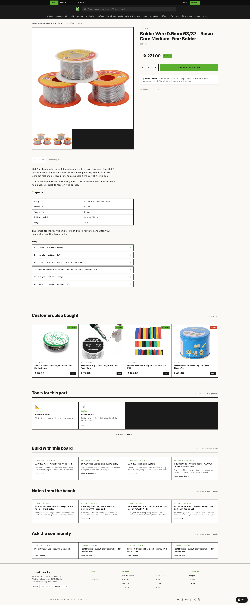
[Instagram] (182, 599)
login (184, 2)
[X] (194, 599)
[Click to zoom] (83, 78)
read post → (40, 519)
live (65, 586)
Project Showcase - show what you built (52, 549)
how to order (128, 576)
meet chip (46, 586)
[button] (50, 16)
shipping (126, 579)
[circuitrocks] (42, 9)
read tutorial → (42, 474)
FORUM (81, 2)
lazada (192, 579)
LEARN (63, 2)
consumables (43, 23)
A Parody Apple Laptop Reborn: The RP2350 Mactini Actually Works (147, 507)
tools (91, 576)
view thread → (40, 555)
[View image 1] (42, 139)
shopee (192, 576)
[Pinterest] (199, 599)
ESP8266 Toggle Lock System (141, 464)
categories (93, 579)
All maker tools (125, 435)
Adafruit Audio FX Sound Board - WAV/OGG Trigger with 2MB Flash (193, 465)
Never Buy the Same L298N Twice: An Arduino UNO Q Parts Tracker (98, 507)
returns (125, 583)
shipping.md (54, 160)
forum (158, 583)
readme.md (39, 160)
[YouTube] (186, 599)
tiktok (192, 583)
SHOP (54, 2)
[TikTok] (190, 599)
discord (159, 587)
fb (158, 90)
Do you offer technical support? (51, 284)
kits (90, 583)
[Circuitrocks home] (77, 9)
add (73, 373)
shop (34, 23)
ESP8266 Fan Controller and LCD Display (99, 464)
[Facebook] (178, 599)
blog (158, 579)
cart (194, 2)
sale (90, 587)
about (35, 586)
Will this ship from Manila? (49, 247)
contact (125, 587)
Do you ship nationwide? (47, 255)
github (57, 586)
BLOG (72, 2)
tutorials (160, 576)
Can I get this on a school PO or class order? (59, 262)
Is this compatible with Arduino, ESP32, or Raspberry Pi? (65, 269)
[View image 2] (62, 139)
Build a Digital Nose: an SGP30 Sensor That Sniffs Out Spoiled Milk (193, 507)
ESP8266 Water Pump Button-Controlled (53, 464)
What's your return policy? (48, 277)
